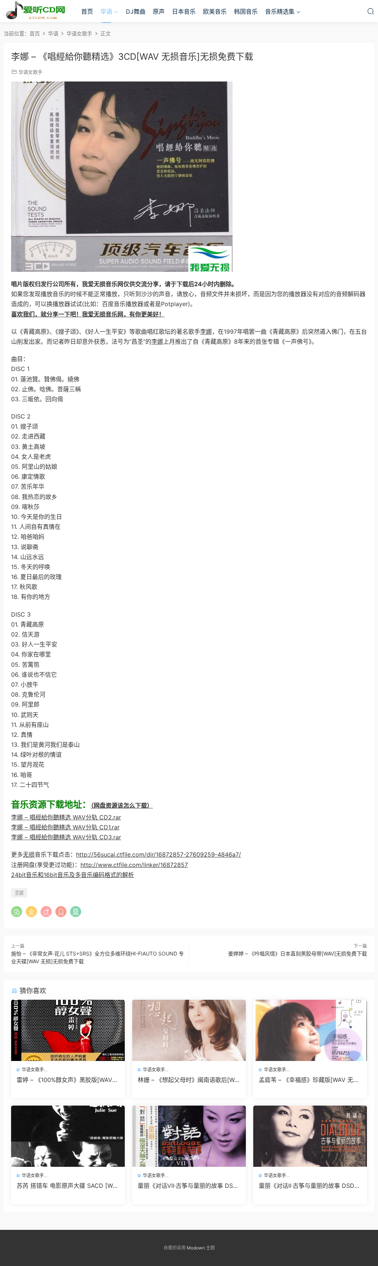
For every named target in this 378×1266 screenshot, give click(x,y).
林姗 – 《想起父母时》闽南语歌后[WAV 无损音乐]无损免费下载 (188, 1079)
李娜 (206, 331)
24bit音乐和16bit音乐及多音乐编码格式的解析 (72, 874)
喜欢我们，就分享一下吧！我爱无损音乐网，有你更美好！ (88, 314)
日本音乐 (184, 11)
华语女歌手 (30, 72)
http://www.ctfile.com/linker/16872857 (134, 864)
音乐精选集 (280, 11)
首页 (87, 11)
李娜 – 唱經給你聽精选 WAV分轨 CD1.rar (65, 827)
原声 (159, 11)
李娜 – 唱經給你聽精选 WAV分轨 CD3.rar (66, 837)
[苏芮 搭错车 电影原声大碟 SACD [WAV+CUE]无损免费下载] (68, 1136)
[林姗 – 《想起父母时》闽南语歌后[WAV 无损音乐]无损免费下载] (189, 1030)
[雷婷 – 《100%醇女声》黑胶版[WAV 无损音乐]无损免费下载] (68, 1030)
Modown (196, 1248)
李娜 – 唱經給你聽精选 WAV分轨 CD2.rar (66, 817)
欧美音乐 (215, 11)
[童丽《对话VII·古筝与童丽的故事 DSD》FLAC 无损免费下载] (189, 1136)
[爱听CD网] (37, 11)
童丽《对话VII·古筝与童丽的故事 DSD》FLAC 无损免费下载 (189, 1185)
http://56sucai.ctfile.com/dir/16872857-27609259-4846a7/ (158, 854)
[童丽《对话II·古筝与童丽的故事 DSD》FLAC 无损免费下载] (310, 1136)
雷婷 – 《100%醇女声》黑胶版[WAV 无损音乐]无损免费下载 (64, 1079)
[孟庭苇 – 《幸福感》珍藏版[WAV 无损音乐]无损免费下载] (310, 1030)
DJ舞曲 (135, 11)
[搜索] (370, 11)
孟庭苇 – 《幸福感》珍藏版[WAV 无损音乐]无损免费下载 (309, 1079)
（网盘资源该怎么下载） (122, 805)
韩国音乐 (246, 11)
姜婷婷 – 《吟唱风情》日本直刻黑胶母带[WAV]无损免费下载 (297, 953)
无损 (29, 854)
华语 (106, 11)
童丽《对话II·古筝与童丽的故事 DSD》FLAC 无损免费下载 (309, 1185)
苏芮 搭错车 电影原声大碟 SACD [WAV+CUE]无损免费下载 (67, 1185)
